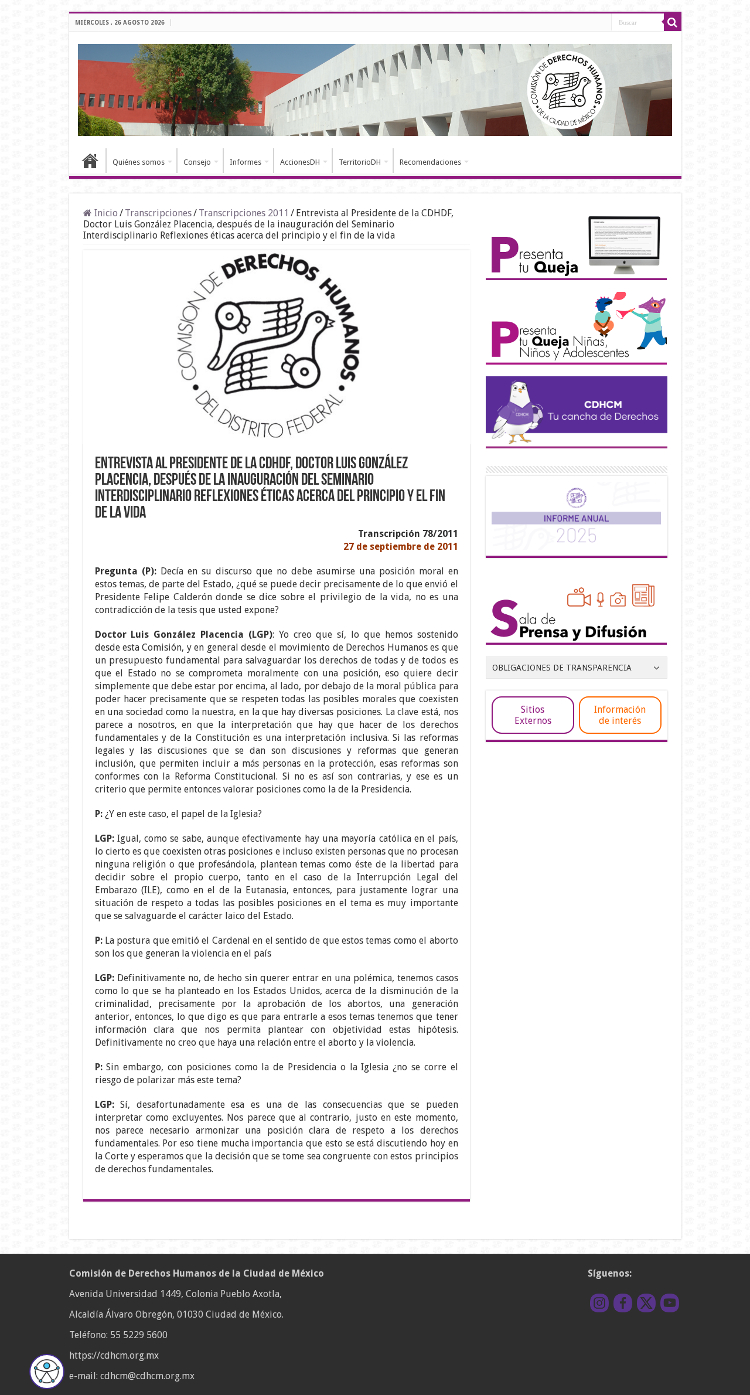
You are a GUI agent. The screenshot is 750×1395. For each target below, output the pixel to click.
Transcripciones (158, 213)
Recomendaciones (430, 162)
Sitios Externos (532, 715)
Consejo (197, 162)
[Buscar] (672, 22)
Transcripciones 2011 (244, 213)
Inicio (90, 160)
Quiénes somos (138, 162)
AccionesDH (300, 162)
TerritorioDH (360, 162)
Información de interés (620, 715)
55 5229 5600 (139, 1334)
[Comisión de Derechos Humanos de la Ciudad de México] (375, 88)
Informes (245, 162)
